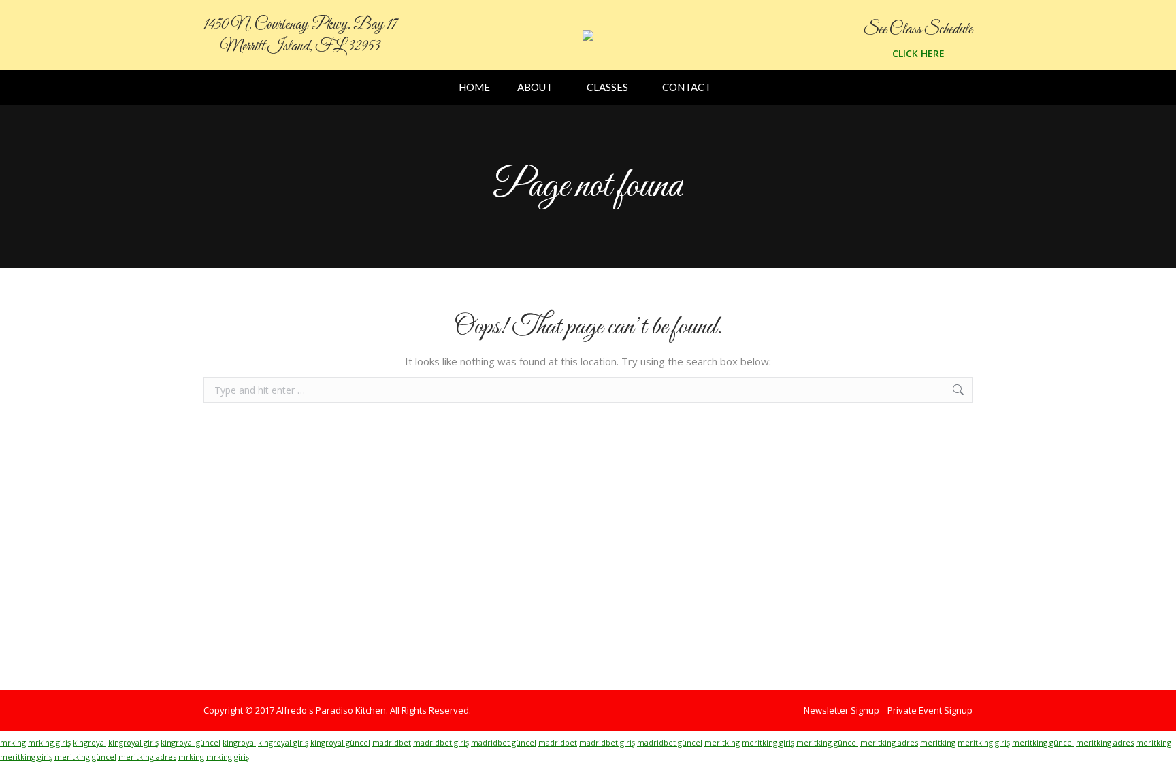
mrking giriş (49, 742)
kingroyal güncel (190, 742)
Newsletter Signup (841, 710)
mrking (13, 742)
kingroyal (89, 742)
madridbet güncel (503, 742)
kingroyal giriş (133, 742)
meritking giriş (768, 742)
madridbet (391, 742)
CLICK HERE (918, 53)
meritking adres (889, 742)
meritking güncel (827, 742)
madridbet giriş (441, 742)
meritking (722, 742)
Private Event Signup (930, 710)
